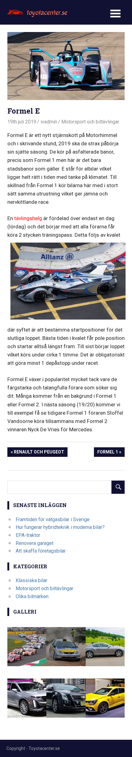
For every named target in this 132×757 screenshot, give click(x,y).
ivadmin (49, 122)
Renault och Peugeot (39, 453)
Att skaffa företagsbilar (41, 551)
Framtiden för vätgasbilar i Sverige (53, 519)
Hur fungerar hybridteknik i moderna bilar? (60, 527)
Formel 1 (107, 453)
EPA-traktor (28, 535)
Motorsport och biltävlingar (90, 122)
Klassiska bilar (31, 580)
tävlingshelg (28, 218)
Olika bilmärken (32, 596)
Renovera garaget (34, 543)
